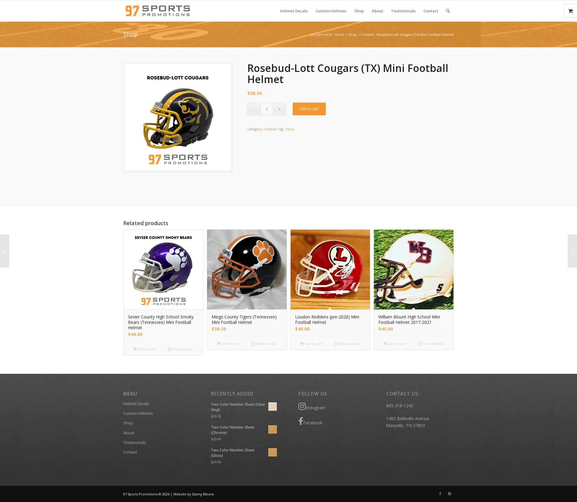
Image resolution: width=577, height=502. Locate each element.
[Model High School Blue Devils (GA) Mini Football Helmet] (572, 251)
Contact (130, 452)
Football (367, 34)
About (128, 432)
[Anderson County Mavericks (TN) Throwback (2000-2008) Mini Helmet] (4, 251)
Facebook (312, 423)
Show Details (182, 349)
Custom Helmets (138, 413)
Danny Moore (203, 494)
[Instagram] (449, 493)
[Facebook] (440, 493)
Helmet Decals (136, 403)
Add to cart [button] (146, 349)
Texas (289, 129)
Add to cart (309, 108)
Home (339, 34)
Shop (130, 34)
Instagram (315, 408)
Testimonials (134, 442)
